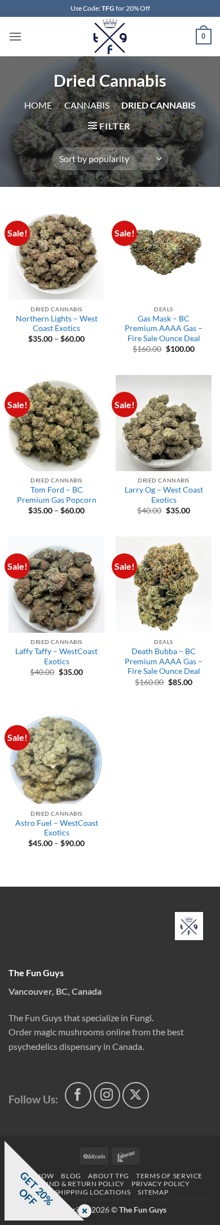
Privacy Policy (160, 1183)
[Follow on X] (135, 1095)
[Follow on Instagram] (107, 1095)
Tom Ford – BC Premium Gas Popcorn (56, 494)
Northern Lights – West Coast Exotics (57, 323)
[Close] (82, 1212)
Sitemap (153, 1192)
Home (38, 105)
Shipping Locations (93, 1192)
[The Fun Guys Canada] (189, 926)
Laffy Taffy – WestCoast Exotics (56, 656)
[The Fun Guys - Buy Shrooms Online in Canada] (110, 36)
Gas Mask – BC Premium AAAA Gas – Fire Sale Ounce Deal (164, 328)
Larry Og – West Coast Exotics (164, 494)
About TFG (108, 1176)
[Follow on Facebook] (78, 1095)
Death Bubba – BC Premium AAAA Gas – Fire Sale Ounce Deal (164, 661)
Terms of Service (169, 1176)
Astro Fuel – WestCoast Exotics (56, 828)
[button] (15, 36)
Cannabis (86, 105)
